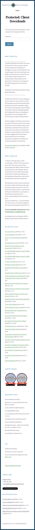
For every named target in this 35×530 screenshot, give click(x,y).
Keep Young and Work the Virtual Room (16, 316)
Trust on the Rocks (10, 234)
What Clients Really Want (12, 329)
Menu (17, 10)
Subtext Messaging (10, 361)
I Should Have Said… (10, 326)
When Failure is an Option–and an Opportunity (16, 511)
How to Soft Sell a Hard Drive (13, 307)
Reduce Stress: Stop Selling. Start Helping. (16, 283)
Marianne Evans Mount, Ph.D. (12, 145)
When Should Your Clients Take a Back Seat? (17, 299)
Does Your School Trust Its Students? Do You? (17, 340)
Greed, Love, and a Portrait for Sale (14, 238)
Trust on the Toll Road (11, 304)
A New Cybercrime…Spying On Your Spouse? (17, 289)
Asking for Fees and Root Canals (14, 273)
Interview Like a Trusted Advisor (14, 350)
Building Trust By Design (12, 265)
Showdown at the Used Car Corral (14, 268)
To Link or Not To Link (11, 231)
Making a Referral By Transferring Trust (16, 310)
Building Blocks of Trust (11, 243)
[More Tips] (8, 457)
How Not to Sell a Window (12, 355)
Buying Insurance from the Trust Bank (15, 321)
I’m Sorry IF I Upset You (11, 262)
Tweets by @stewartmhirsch (13, 465)
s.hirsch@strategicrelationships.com (14, 484)
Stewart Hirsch (7, 479)
